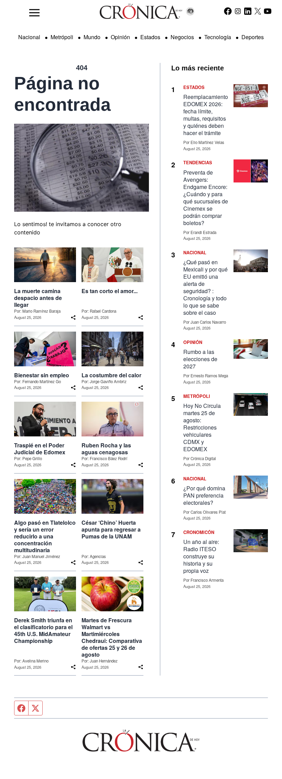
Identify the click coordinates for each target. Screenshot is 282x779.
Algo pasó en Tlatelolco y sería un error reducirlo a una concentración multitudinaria (45, 536)
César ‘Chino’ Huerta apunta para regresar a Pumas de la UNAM (111, 529)
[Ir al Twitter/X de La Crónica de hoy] (257, 11)
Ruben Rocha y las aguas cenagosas (106, 449)
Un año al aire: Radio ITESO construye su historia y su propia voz (201, 556)
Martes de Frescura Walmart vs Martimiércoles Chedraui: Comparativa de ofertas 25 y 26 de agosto (112, 637)
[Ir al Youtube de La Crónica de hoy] (267, 11)
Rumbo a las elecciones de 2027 (200, 359)
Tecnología (217, 37)
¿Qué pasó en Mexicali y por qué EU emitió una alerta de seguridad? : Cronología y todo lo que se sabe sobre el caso (205, 287)
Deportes (252, 37)
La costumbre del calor (111, 375)
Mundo (92, 37)
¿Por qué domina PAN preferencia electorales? (204, 495)
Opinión (120, 37)
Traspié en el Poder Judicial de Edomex (39, 449)
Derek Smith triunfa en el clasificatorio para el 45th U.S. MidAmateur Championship (43, 630)
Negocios (182, 37)
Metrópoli (62, 37)
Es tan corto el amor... (110, 291)
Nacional (29, 37)
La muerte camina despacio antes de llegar (38, 298)
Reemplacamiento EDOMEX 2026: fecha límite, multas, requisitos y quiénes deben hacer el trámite (205, 115)
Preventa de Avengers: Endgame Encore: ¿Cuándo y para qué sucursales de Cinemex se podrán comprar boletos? (205, 197)
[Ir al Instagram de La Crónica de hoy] (238, 11)
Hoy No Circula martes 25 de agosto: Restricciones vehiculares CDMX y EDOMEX (202, 427)
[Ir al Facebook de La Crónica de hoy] (228, 11)
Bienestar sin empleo (41, 375)
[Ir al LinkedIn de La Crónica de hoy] (247, 11)
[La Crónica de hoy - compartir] (73, 317)
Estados (150, 37)
